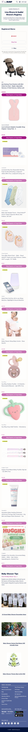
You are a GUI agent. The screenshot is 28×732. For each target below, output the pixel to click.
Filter (14, 48)
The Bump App (5, 687)
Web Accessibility (19, 691)
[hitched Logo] (3, 713)
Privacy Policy (5, 698)
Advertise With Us (6, 696)
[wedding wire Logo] (9, 713)
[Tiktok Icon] (6, 723)
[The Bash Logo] (10, 711)
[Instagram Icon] (9, 723)
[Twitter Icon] (18, 723)
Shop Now (14, 42)
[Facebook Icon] (2, 723)
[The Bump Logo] (8, 2)
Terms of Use (4, 704)
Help (3, 691)
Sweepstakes (5, 694)
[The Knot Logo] (4, 711)
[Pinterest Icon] (12, 723)
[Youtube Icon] (15, 723)
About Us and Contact (6, 689)
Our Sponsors (18, 694)
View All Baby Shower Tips (9, 576)
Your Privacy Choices (19, 687)
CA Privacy (17, 689)
